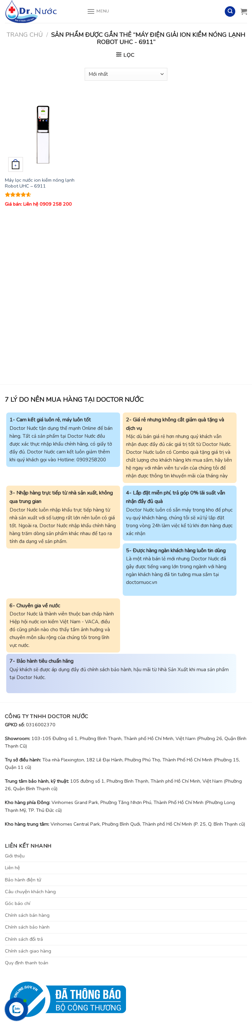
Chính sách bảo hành (27, 927)
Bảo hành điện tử (23, 879)
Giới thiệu (15, 856)
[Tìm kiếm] (230, 11)
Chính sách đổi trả (24, 939)
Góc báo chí (17, 903)
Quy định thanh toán (26, 962)
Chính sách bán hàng (27, 915)
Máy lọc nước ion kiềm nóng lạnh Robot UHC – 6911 (39, 183)
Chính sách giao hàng (28, 951)
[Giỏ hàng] (244, 11)
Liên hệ (12, 867)
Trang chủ (25, 34)
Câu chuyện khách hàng (30, 891)
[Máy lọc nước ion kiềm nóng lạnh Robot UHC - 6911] (43, 133)
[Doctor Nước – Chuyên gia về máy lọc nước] (41, 11)
